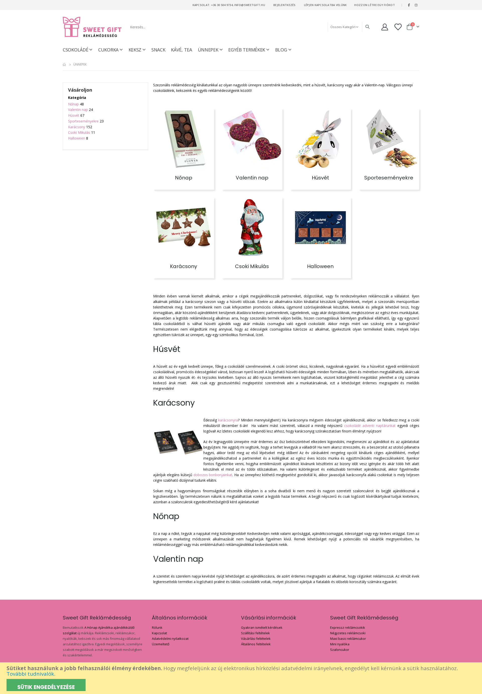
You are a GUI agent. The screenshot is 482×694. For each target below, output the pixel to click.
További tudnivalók (30, 673)
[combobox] (249, 27)
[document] (242, 678)
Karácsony (76, 126)
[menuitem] (283, 50)
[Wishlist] (398, 27)
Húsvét (73, 115)
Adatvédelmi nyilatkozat (170, 638)
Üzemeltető (160, 644)
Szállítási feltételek (255, 633)
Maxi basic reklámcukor (348, 638)
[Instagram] (416, 5)
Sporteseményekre (83, 121)
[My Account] (384, 27)
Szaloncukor (339, 649)
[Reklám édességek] (92, 27)
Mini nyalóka (339, 644)
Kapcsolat (159, 633)
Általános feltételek (256, 644)
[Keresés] (367, 27)
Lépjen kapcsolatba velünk (325, 5)
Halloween (76, 138)
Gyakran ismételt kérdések (261, 627)
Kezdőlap (64, 64)
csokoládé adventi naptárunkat (370, 425)
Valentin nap (78, 109)
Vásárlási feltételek (256, 638)
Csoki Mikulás (79, 132)
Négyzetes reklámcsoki (348, 633)
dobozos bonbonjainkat (213, 474)
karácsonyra (228, 420)
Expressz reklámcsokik (347, 627)
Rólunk (157, 627)
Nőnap (73, 104)
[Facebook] (409, 5)
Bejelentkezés (284, 5)
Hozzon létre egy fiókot (374, 5)
